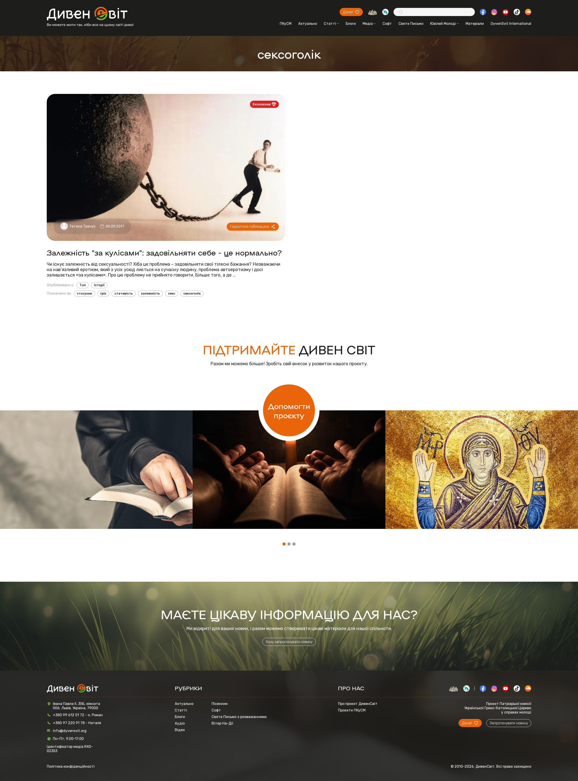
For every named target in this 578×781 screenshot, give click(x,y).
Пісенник (220, 704)
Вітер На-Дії (222, 723)
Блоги (351, 23)
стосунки (84, 293)
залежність (150, 293)
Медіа (368, 23)
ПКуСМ (285, 23)
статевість (123, 293)
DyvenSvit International (511, 23)
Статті (330, 23)
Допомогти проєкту (289, 410)
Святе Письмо (411, 23)
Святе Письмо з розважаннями (239, 717)
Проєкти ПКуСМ (352, 710)
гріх (103, 293)
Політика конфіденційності (71, 766)
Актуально (307, 23)
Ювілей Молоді (443, 23)
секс (171, 293)
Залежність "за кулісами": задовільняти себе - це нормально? (164, 252)
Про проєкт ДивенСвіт (358, 704)
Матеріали (475, 23)
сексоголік (192, 293)
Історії (99, 285)
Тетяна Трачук (82, 226)
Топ (82, 285)
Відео (180, 730)
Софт (387, 23)
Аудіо (180, 723)
